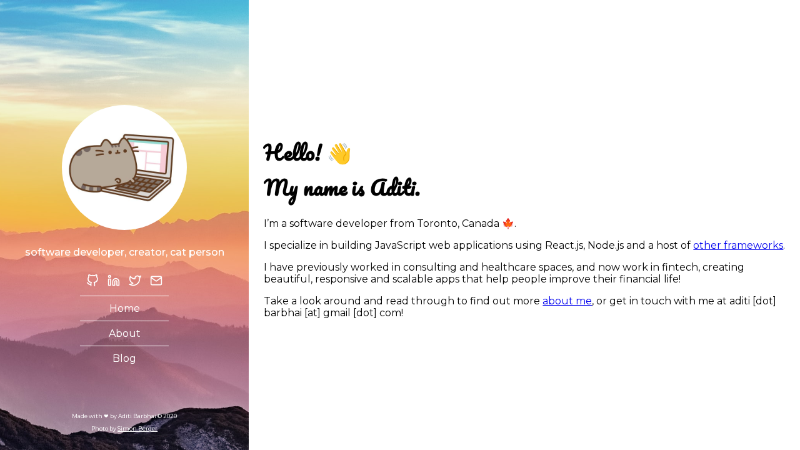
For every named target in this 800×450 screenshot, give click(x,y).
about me (567, 301)
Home (124, 308)
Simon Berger (138, 428)
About (125, 333)
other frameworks (738, 245)
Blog (124, 358)
